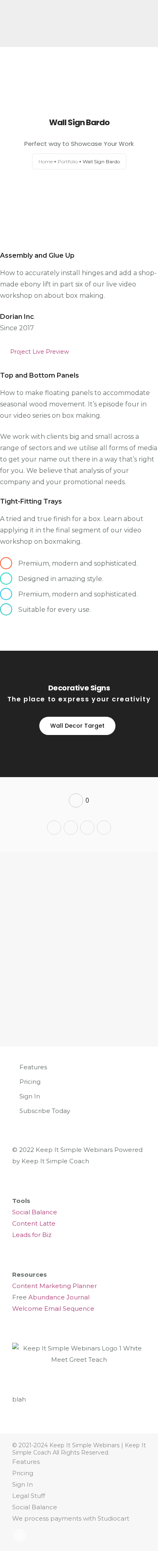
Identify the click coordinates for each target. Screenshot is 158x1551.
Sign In (29, 1096)
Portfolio (68, 161)
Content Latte (34, 1223)
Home (45, 161)
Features (33, 1067)
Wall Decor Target (77, 726)
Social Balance (34, 1212)
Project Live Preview (39, 351)
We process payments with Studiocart (70, 1518)
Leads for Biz (31, 1235)
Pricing (30, 1081)
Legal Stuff (28, 1496)
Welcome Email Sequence (53, 1308)
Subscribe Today (44, 1111)
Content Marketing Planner (54, 1286)
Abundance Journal (59, 1297)
